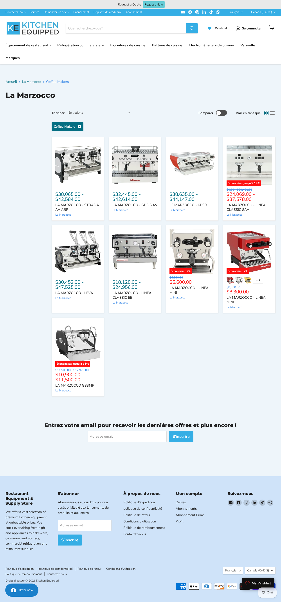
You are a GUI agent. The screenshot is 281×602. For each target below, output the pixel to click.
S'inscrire (181, 436)
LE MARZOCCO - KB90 (188, 205)
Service (34, 12)
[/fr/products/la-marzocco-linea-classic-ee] (135, 251)
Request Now (153, 4)
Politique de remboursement (144, 528)
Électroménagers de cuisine (211, 45)
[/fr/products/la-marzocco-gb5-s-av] (135, 163)
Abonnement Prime (190, 515)
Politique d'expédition (139, 502)
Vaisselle (247, 45)
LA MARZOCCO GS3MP (74, 385)
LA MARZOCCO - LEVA (74, 293)
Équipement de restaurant (27, 45)
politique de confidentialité (142, 508)
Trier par (58, 113)
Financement (81, 12)
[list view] (272, 113)
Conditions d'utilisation (139, 521)
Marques (12, 58)
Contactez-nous (15, 12)
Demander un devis (56, 12)
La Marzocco (31, 81)
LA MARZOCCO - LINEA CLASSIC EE (131, 295)
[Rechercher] (192, 28)
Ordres (181, 502)
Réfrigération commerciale (79, 45)
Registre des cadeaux (107, 12)
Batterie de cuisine (167, 45)
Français (234, 12)
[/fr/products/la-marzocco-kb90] (192, 163)
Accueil (11, 81)
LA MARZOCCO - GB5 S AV (134, 205)
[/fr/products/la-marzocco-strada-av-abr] (78, 163)
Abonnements (186, 508)
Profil (179, 521)
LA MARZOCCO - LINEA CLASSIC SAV (246, 207)
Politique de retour (136, 515)
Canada (261, 12)
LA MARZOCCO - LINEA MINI (189, 290)
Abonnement (134, 12)
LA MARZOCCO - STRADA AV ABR (77, 207)
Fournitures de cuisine (127, 45)
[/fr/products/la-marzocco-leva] (78, 251)
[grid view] (266, 113)
